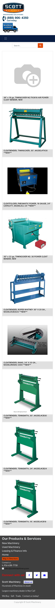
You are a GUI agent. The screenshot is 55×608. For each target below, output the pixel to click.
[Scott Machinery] (13, 8)
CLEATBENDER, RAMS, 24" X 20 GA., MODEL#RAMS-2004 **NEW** (20, 363)
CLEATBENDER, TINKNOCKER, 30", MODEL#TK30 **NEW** (26, 151)
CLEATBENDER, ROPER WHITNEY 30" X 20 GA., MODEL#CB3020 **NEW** (25, 310)
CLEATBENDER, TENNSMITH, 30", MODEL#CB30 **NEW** (25, 416)
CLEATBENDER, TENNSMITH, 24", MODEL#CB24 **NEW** (25, 469)
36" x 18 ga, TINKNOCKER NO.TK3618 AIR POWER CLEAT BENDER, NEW (26, 98)
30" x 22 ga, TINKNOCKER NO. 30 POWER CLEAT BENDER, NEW (26, 257)
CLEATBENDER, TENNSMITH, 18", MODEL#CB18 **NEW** (25, 522)
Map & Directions (10, 559)
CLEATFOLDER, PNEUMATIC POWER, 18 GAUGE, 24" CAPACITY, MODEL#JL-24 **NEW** (27, 204)
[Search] (40, 45)
